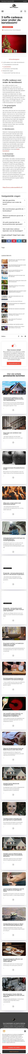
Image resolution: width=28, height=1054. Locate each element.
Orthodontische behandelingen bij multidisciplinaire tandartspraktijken (14, 539)
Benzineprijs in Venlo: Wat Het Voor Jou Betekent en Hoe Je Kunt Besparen (13, 995)
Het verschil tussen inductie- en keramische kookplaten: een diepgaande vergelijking (13, 715)
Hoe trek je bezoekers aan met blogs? (15, 296)
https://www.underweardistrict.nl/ (12, 187)
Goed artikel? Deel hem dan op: (12, 73)
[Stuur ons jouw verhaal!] (14, 345)
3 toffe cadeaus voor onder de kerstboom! (13, 62)
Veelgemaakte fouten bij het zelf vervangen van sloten (16, 314)
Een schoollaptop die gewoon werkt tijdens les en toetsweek (17, 265)
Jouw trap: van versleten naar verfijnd (12, 433)
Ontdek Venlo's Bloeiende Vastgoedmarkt (11, 784)
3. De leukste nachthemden (11, 68)
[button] (25, 1031)
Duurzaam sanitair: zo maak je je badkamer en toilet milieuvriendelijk (13, 644)
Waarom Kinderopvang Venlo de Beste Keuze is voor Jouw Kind (13, 749)
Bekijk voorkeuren (14, 1051)
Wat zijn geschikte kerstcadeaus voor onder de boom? (14, 202)
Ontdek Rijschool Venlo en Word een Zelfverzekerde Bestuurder (13, 924)
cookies (4, 1041)
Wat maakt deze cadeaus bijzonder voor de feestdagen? (14, 230)
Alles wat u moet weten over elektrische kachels (12, 503)
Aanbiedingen (8, 27)
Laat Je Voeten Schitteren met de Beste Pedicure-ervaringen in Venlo (13, 890)
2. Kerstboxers (7, 66)
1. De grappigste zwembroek (11, 64)
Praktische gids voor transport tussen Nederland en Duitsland (17, 291)
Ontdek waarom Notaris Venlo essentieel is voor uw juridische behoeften (12, 855)
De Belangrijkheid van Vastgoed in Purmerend (16, 304)
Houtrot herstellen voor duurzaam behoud (11, 301)
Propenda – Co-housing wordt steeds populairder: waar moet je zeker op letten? (13, 609)
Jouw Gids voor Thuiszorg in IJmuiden (15, 319)
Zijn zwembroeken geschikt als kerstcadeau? (14, 210)
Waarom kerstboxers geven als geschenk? (14, 216)
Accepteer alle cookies (14, 1047)
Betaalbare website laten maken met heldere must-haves (16, 327)
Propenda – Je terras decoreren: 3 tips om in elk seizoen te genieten (13, 573)
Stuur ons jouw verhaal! (14, 350)
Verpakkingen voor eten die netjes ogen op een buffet (16, 260)
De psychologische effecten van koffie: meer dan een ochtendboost (13, 960)
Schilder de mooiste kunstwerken (16, 308)
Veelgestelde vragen (7, 70)
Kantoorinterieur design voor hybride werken (12, 324)
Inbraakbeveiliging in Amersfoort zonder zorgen (16, 286)
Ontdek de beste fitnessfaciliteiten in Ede (14, 468)
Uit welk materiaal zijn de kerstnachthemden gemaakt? (14, 223)
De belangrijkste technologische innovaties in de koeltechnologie (13, 679)
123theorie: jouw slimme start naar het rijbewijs (16, 276)
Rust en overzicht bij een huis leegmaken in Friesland (15, 271)
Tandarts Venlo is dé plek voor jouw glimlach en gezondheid (12, 819)
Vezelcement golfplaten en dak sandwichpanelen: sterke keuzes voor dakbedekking (13, 399)
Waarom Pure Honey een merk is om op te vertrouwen (17, 281)
